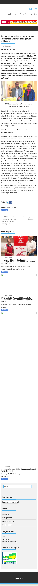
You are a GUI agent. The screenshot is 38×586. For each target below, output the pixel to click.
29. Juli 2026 (6, 466)
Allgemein (4, 210)
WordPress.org (7, 525)
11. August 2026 (7, 295)
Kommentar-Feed (8, 521)
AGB (3, 537)
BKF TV (32, 9)
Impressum (6, 539)
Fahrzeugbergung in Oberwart (30, 218)
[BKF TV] (3, 28)
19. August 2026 (7, 257)
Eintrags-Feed (7, 518)
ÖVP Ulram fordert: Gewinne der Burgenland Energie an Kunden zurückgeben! (9, 220)
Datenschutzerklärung (9, 542)
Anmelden (5, 514)
